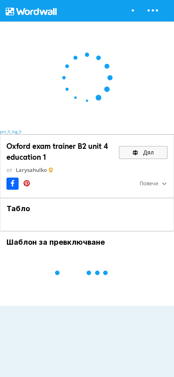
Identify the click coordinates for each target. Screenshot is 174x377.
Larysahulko (31, 170)
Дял (148, 152)
